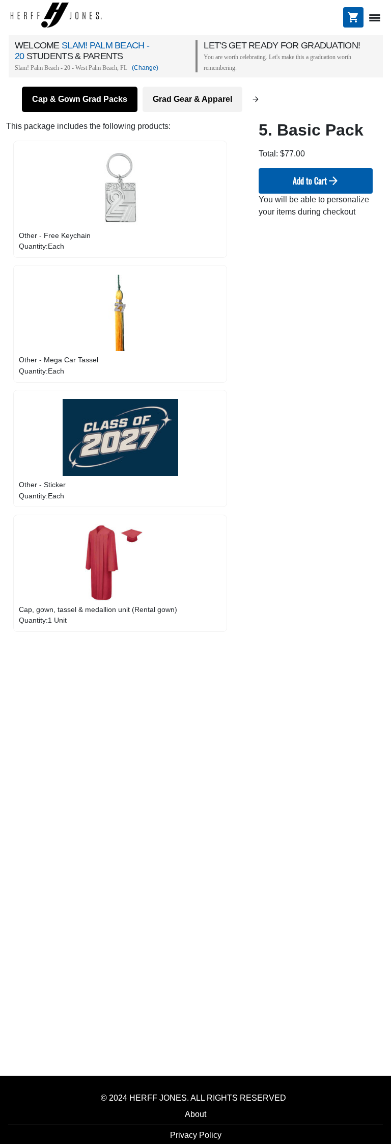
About (195, 1114)
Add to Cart (316, 181)
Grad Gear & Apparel (192, 99)
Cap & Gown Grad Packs (79, 99)
